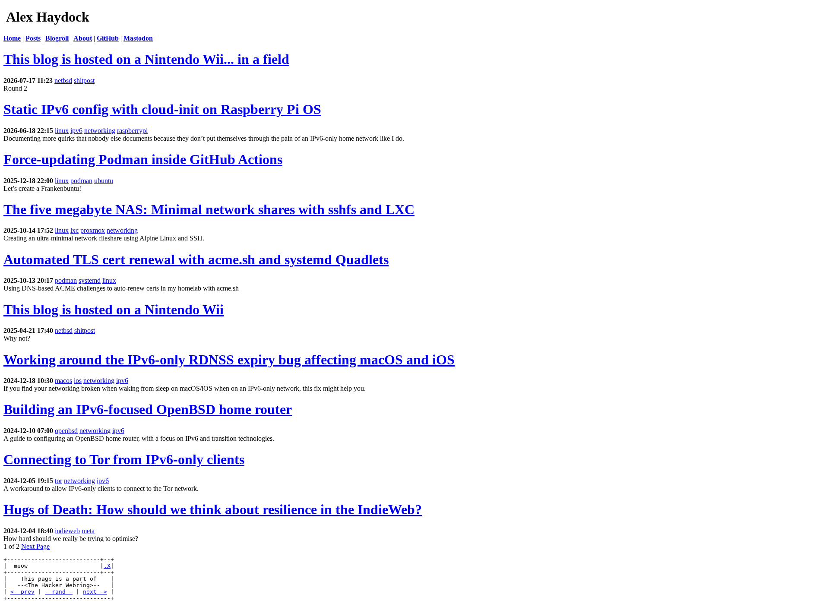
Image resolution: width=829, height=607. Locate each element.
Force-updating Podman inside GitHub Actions (142, 159)
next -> (95, 591)
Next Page (35, 546)
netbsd (63, 80)
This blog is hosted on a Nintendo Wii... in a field (146, 59)
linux (62, 130)
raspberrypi (132, 130)
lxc (74, 230)
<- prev (22, 591)
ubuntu (103, 180)
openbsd (66, 430)
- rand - (59, 591)
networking (99, 130)
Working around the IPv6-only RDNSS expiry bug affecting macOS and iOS (229, 359)
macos (63, 380)
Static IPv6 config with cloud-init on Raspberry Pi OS (162, 109)
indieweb (67, 530)
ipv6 (76, 130)
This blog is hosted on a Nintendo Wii (113, 309)
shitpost (84, 80)
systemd (90, 280)
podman (81, 180)
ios (78, 380)
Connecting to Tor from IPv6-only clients (123, 459)
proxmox (92, 230)
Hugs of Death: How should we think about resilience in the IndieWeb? (212, 509)
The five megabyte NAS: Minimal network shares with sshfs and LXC (208, 209)
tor (58, 480)
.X (107, 566)
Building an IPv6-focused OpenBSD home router (147, 409)
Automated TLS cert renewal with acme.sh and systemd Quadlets (196, 259)
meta (88, 530)
